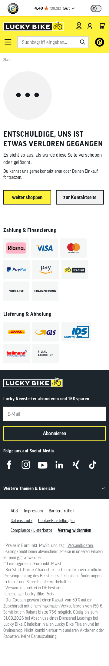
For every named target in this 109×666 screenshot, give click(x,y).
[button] (7, 42)
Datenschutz (21, 520)
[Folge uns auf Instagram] (26, 465)
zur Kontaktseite (79, 197)
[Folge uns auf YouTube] (42, 465)
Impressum (33, 510)
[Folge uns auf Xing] (76, 465)
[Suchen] (83, 42)
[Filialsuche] (78, 25)
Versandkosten (80, 545)
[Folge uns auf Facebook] (9, 465)
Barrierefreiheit (62, 510)
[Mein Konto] (90, 25)
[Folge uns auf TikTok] (92, 465)
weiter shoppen (27, 197)
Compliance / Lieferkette (31, 530)
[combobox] (53, 42)
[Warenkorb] (102, 25)
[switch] (96, 8)
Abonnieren (54, 433)
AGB (14, 510)
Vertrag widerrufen (74, 530)
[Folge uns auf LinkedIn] (59, 465)
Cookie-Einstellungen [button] (56, 520)
